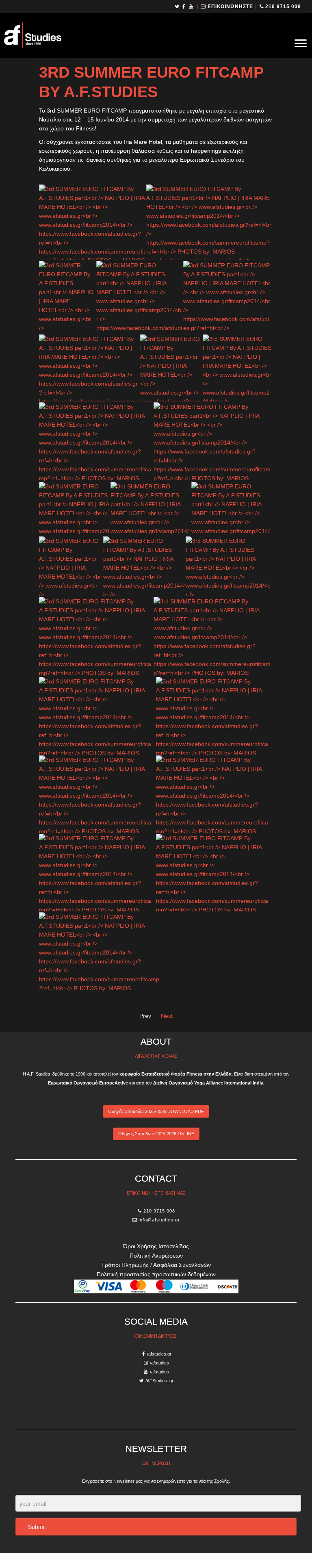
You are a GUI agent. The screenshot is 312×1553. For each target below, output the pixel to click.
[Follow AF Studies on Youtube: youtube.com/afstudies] (191, 6)
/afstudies (159, 1362)
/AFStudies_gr (159, 1380)
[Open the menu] (301, 44)
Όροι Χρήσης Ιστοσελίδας (156, 1246)
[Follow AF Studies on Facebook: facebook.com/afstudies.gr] (184, 6)
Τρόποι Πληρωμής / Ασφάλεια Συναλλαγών (156, 1265)
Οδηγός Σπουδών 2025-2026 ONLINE (156, 1133)
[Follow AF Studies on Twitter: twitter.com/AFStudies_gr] (177, 6)
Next (167, 1016)
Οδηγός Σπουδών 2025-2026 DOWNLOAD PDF (156, 1111)
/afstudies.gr (159, 1353)
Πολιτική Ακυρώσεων (156, 1255)
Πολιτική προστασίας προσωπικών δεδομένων (156, 1274)
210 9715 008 (283, 6)
